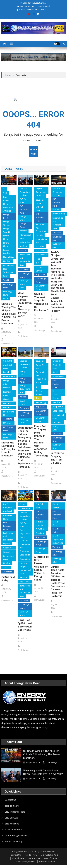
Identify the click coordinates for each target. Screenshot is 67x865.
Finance (39, 235)
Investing (40, 246)
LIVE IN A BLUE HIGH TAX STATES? (33, 9)
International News (25, 237)
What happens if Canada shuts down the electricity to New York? (25, 304)
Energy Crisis (23, 218)
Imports (23, 230)
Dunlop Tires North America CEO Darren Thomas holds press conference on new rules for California (58, 581)
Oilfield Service (39, 269)
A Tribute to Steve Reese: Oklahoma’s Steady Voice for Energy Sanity (41, 568)
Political (23, 250)
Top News (7, 280)
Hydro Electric (6, 237)
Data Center (6, 199)
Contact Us (10, 799)
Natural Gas (8, 257)
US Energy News (7, 293)
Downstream (9, 376)
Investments (41, 254)
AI (4, 188)
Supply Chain (23, 403)
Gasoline (7, 399)
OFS (37, 263)
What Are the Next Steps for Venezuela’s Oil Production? (41, 302)
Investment (41, 250)
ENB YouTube (12, 823)
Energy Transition (7, 230)
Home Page (33, 151)
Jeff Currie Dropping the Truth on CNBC (57, 458)
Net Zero (7, 261)
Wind (5, 298)
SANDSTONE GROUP (26, 6)
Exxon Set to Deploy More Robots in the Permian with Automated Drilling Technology (41, 441)
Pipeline (6, 563)
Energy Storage (6, 223)
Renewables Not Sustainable (8, 269)
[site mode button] (57, 43)
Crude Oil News (40, 202)
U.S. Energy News (8, 286)
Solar (5, 276)
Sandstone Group (13, 841)
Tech (38, 398)
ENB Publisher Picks (24, 209)
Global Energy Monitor (16, 835)
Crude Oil (40, 195)
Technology (41, 402)
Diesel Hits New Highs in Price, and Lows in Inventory (8, 449)
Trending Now (12, 805)
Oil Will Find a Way (8, 579)
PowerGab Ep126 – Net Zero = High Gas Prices (25, 625)
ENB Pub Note (23, 201)
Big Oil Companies (41, 190)
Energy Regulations (25, 387)
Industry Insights (6, 252)
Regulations (25, 581)
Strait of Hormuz (13, 829)
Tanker (6, 567)
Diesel (6, 372)
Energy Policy (6, 216)
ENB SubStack (44, 6)
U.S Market (8, 423)
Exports (6, 543)
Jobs (38, 259)
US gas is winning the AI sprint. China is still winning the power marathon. (8, 313)
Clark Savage (7, 344)
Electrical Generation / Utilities (8, 207)
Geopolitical (8, 403)
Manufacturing (59, 213)
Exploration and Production (41, 228)
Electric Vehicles (56, 506)
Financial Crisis (7, 394)
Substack (40, 533)
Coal (5, 193)
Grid (22, 392)
